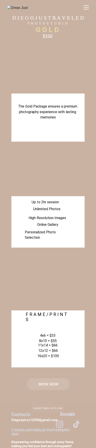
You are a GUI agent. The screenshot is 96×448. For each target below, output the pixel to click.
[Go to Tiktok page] (76, 424)
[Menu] (86, 7)
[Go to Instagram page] (59, 424)
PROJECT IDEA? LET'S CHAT (48, 408)
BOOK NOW (48, 384)
